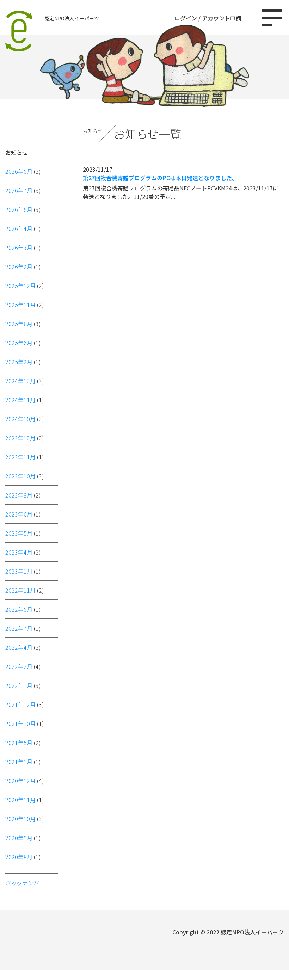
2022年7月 (18, 628)
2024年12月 (20, 381)
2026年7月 (18, 190)
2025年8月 (18, 323)
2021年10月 (20, 723)
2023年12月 (20, 438)
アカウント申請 (221, 18)
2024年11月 (20, 400)
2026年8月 (18, 171)
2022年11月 (20, 590)
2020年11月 (20, 799)
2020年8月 (18, 857)
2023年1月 (18, 571)
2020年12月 (20, 780)
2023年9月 (18, 495)
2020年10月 (20, 819)
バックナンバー (25, 883)
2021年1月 (18, 761)
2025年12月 (20, 285)
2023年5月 (18, 533)
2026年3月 (18, 247)
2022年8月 (18, 609)
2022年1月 (18, 685)
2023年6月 (18, 514)
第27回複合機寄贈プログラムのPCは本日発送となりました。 (160, 177)
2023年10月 (20, 476)
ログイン (185, 18)
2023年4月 (18, 552)
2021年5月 (18, 742)
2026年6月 (18, 209)
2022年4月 (18, 647)
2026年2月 (18, 266)
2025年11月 (20, 304)
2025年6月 (18, 342)
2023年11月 (20, 457)
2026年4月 (18, 228)
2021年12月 (20, 704)
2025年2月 (18, 362)
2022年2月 (18, 666)
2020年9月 (18, 838)
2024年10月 (20, 419)
